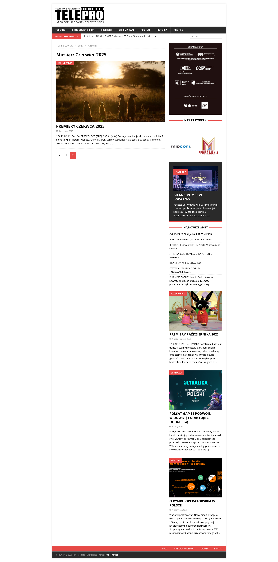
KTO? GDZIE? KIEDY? (83, 29)
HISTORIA (162, 29)
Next (217, 146)
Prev (173, 146)
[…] (111, 143)
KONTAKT (218, 549)
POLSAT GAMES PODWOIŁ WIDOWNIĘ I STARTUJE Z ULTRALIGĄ (190, 417)
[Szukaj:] (206, 36)
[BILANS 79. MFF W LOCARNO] (195, 178)
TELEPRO (60, 29)
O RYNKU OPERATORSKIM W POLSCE (192, 503)
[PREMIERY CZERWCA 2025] (110, 91)
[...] (208, 215)
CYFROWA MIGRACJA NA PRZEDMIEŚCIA (190, 234)
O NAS (164, 549)
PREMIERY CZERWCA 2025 (80, 126)
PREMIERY (106, 29)
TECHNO (145, 29)
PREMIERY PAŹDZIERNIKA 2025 (193, 334)
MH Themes (112, 554)
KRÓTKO (178, 29)
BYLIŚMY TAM (126, 29)
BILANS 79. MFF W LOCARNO (187, 197)
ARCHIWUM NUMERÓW (183, 549)
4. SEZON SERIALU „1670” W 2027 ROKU (190, 239)
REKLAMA (204, 549)
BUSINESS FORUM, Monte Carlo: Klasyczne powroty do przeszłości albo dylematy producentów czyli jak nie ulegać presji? (192, 281)
